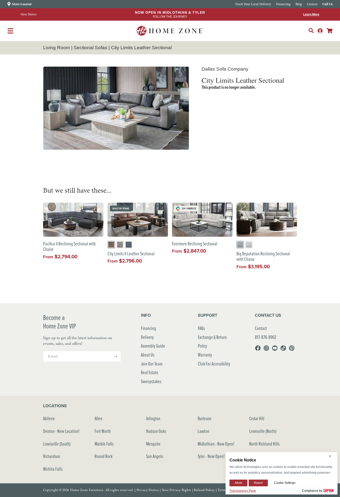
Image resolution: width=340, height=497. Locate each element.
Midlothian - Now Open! (216, 443)
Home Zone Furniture (86, 490)
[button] (311, 30)
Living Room (56, 47)
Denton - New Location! (61, 431)
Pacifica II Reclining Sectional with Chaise (69, 246)
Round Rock (104, 456)
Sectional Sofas (90, 47)
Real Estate (149, 372)
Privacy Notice (148, 490)
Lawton (203, 431)
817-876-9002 (265, 337)
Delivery (147, 337)
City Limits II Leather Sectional (131, 254)
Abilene (49, 418)
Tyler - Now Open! (211, 456)
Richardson (51, 456)
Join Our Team (152, 363)
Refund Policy (204, 490)
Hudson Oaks (156, 431)
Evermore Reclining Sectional (194, 244)
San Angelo (154, 456)
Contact (261, 328)
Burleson (204, 418)
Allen (98, 418)
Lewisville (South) (56, 443)
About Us (147, 354)
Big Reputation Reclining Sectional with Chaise (263, 256)
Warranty (205, 354)
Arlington (153, 418)
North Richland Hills (264, 443)
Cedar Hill (256, 418)
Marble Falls (104, 443)
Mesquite (153, 443)
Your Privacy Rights (176, 490)
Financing (148, 328)
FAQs (201, 328)
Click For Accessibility (214, 363)
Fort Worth (103, 431)
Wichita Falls (52, 468)
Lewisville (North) (262, 431)
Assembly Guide (153, 345)
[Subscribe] (115, 356)
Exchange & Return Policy (212, 341)
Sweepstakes (151, 381)
